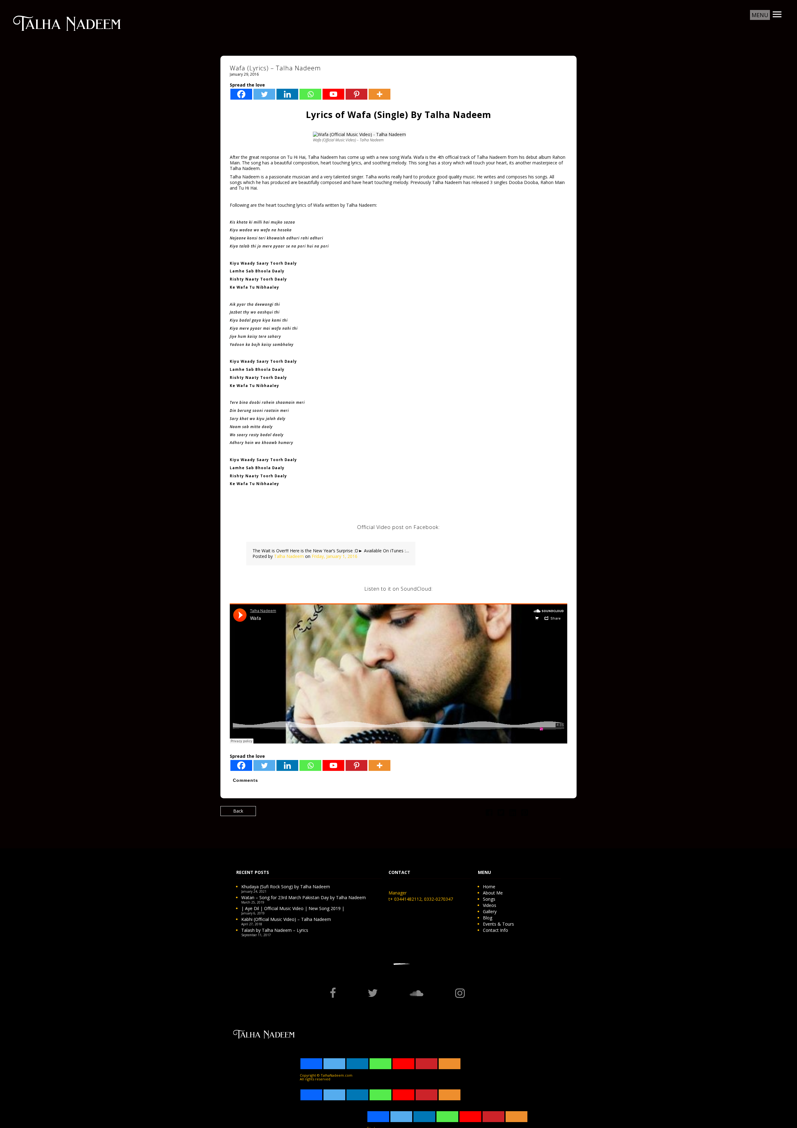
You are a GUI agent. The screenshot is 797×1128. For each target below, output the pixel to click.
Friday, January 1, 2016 (334, 556)
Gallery (490, 911)
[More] (379, 94)
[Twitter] (264, 94)
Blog (487, 918)
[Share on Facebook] (489, 814)
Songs (489, 899)
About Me (493, 893)
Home (489, 887)
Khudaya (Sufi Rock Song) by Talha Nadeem (285, 887)
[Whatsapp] (310, 94)
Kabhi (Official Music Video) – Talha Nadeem (286, 919)
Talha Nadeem (289, 556)
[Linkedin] (287, 94)
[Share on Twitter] (501, 814)
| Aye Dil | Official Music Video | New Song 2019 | (292, 908)
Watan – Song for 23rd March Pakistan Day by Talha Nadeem (303, 897)
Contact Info (495, 930)
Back (238, 811)
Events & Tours (498, 924)
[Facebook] (241, 94)
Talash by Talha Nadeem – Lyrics (274, 930)
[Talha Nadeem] (66, 22)
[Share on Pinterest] (525, 814)
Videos (489, 905)
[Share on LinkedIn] (513, 814)
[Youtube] (333, 94)
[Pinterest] (356, 94)
